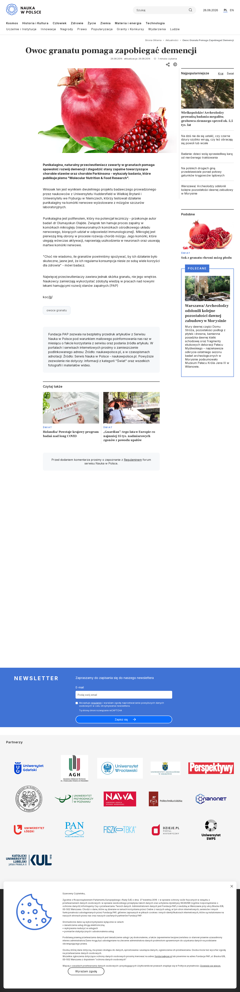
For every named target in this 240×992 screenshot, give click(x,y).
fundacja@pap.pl (163, 956)
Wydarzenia (157, 29)
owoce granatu (57, 310)
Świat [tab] (230, 73)
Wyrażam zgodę (86, 971)
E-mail (80, 687)
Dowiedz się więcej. (210, 965)
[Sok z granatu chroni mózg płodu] (207, 240)
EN (232, 10)
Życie (92, 23)
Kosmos (12, 23)
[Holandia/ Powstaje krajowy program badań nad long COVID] (71, 418)
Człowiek (60, 23)
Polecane (197, 268)
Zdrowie (77, 23)
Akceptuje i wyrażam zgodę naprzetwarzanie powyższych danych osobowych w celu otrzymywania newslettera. (121, 704)
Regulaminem (133, 459)
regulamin (96, 702)
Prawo (82, 29)
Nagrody (66, 29)
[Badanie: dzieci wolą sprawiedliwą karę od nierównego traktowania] (207, 156)
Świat (47, 427)
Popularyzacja (102, 29)
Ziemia (105, 23)
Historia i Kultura (35, 23)
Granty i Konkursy (130, 29)
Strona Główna (153, 40)
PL (225, 10)
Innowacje (48, 29)
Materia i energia (128, 23)
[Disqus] (101, 523)
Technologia (155, 23)
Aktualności (172, 40)
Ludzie (175, 29)
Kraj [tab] (220, 73)
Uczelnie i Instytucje (21, 29)
